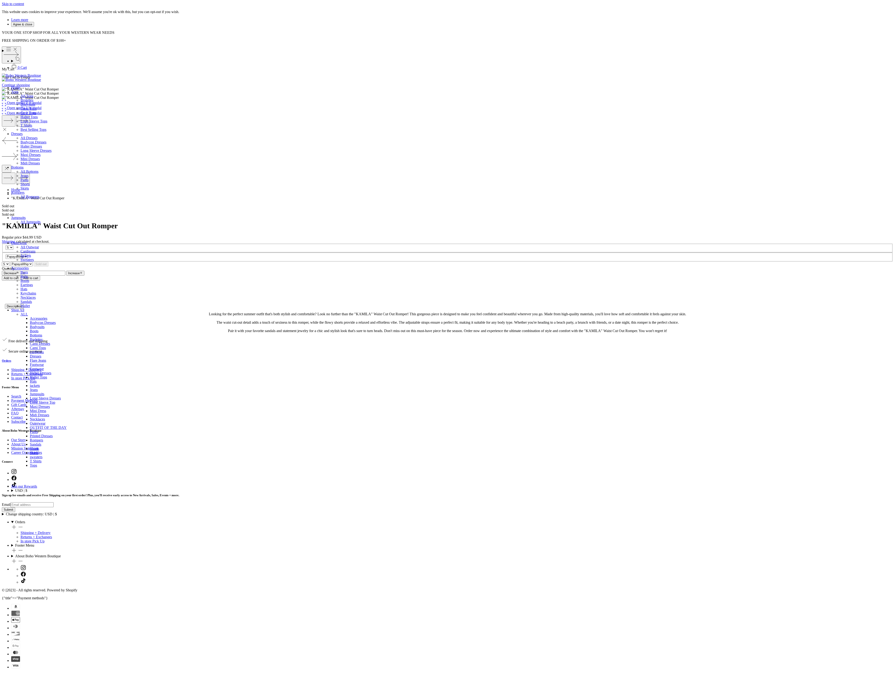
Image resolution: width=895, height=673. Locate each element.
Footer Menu (24, 545)
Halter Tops (29, 117)
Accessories (20, 268)
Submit (8, 509)
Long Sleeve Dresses (36, 151)
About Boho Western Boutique (38, 556)
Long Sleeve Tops (34, 121)
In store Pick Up (33, 541)
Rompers (17, 192)
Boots (25, 281)
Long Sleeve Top (42, 402)
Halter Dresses (31, 146)
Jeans (24, 176)
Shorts (25, 184)
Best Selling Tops (33, 130)
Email (6, 504)
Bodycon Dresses (33, 142)
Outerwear (19, 243)
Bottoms (17, 167)
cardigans (37, 352)
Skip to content (13, 4)
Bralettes (27, 100)
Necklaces (28, 297)
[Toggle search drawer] (452, 60)
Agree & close (22, 24)
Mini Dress (38, 411)
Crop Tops (28, 113)
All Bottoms (29, 171)
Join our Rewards (24, 486)
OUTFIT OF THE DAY (48, 428)
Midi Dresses (30, 163)
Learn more (19, 20)
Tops (14, 92)
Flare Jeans (38, 360)
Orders (20, 522)
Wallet (25, 306)
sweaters (36, 457)
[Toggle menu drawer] (447, 49)
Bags (24, 272)
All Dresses (29, 138)
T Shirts (26, 125)
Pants (24, 180)
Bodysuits (28, 104)
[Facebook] (23, 576)
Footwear (37, 365)
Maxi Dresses (31, 155)
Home (15, 88)
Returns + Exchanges (36, 537)
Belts (24, 276)
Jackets (26, 255)
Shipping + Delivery (36, 533)
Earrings (27, 285)
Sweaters (27, 260)
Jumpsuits (18, 218)
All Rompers (30, 197)
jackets (35, 386)
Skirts (25, 188)
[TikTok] (23, 582)
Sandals (26, 302)
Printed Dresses (41, 436)
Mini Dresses (30, 159)
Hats (24, 289)
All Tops (27, 96)
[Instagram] (23, 569)
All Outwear (30, 247)
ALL (24, 314)
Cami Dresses (40, 344)
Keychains (28, 293)
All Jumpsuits (31, 222)
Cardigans (28, 251)
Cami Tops (29, 109)
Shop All (17, 310)
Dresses (17, 134)
